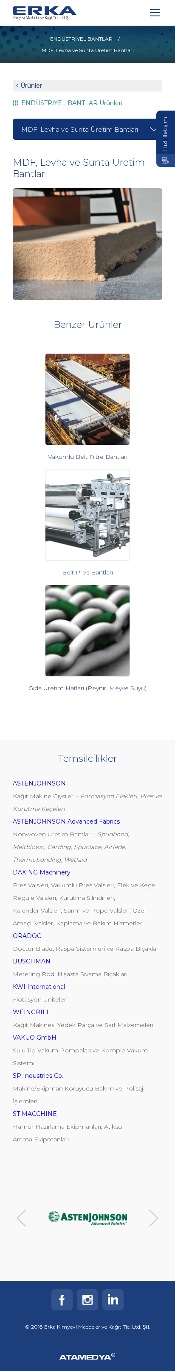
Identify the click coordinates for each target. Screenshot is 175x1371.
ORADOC (27, 936)
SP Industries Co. (38, 1076)
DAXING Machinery (42, 872)
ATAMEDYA (87, 1357)
